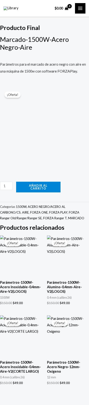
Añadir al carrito (38, 187)
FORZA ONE (39, 212)
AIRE (25, 212)
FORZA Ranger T (55, 218)
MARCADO (76, 218)
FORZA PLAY (58, 212)
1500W (21, 207)
